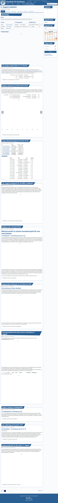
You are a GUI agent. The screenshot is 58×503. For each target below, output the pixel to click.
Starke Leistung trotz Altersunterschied (15, 86)
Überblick (2, 11)
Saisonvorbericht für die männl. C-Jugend (15, 445)
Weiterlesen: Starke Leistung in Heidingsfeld (10, 418)
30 (56, 38)
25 (47, 38)
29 (54, 38)
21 (52, 37)
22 (54, 37)
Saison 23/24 (25, 11)
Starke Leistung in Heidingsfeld (12, 407)
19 (49, 37)
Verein (7, 3)
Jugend (17, 3)
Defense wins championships (11, 227)
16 (56, 36)
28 (52, 38)
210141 (16, 372)
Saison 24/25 (19, 11)
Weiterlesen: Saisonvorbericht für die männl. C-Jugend (11, 484)
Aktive (12, 3)
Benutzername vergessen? (48, 55)
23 (56, 37)
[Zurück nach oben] (56, 501)
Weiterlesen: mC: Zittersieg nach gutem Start (10, 439)
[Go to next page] (8, 491)
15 (54, 36)
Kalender (27, 3)
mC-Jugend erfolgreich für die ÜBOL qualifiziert (17, 183)
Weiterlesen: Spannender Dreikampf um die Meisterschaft (12, 326)
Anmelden (50, 51)
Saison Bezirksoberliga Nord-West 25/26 (15, 141)
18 (47, 37)
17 (45, 37)
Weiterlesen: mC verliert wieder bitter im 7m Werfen (11, 79)
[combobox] (52, 4)
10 (45, 36)
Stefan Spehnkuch (9, 24)
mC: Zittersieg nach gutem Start (12, 425)
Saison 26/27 (8, 11)
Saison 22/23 (31, 11)
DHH (26, 26)
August (50, 31)
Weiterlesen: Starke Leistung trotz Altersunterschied (11, 134)
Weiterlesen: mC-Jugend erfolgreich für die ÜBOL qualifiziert (12, 220)
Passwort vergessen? (47, 54)
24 (45, 38)
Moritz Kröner (9, 28)
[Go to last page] (10, 491)
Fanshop (32, 3)
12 (49, 36)
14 (52, 36)
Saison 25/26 (14, 11)
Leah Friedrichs (9, 26)
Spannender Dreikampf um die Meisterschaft (16, 284)
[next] (40, 112)
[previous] (3, 112)
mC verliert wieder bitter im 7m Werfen (14, 66)
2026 (52, 31)
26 (49, 38)
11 (47, 36)
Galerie (23, 3)
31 (45, 39)
